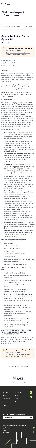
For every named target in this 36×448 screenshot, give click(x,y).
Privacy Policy (6, 428)
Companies (6, 398)
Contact (17, 402)
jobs (4, 27)
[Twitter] (31, 397)
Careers (17, 398)
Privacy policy (13, 382)
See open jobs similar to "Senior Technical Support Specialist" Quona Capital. (18, 53)
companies (11, 27)
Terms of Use (6, 432)
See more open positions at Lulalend (18, 366)
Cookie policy (22, 382)
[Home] (5, 4)
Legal (4, 430)
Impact (5, 402)
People (5, 395)
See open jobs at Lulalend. (13, 50)
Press (16, 395)
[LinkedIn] (31, 392)
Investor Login (19, 392)
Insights (5, 405)
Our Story (5, 392)
